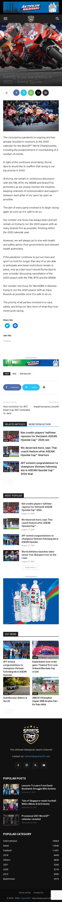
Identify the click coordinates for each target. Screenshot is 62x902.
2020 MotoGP (25, 373)
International (16, 71)
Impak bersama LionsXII (46, 406)
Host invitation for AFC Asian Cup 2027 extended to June (16, 410)
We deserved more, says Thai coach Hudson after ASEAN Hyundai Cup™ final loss (39, 451)
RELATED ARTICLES (15, 424)
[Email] (38, 93)
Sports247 (26, 898)
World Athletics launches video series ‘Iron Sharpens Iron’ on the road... (39, 554)
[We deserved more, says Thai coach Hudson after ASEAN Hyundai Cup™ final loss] (11, 451)
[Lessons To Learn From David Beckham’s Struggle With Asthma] (11, 789)
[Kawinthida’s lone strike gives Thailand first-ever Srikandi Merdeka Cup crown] (45, 650)
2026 (6, 440)
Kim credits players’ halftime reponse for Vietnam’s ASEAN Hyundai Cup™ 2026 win (39, 436)
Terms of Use (25, 892)
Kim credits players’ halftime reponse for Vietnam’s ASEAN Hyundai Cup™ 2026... (37, 506)
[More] (44, 387)
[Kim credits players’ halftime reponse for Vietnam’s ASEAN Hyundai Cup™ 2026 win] (11, 436)
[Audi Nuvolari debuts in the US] (16, 686)
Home (4, 26)
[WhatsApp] (31, 93)
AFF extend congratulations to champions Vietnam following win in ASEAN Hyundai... (40, 538)
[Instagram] (27, 765)
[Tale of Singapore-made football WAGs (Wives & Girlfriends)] (10, 804)
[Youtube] (44, 765)
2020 (12, 26)
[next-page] (10, 482)
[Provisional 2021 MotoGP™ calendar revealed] (11, 819)
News (25, 71)
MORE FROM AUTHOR (40, 424)
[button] (5, 18)
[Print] (45, 93)
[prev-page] (5, 482)
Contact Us (38, 892)
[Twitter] (24, 93)
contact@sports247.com (37, 756)
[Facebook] (16, 93)
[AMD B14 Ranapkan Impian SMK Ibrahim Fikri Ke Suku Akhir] (45, 686)
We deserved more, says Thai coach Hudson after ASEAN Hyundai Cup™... (37, 522)
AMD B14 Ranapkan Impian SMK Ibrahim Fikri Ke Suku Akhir (44, 701)
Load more (30, 567)
